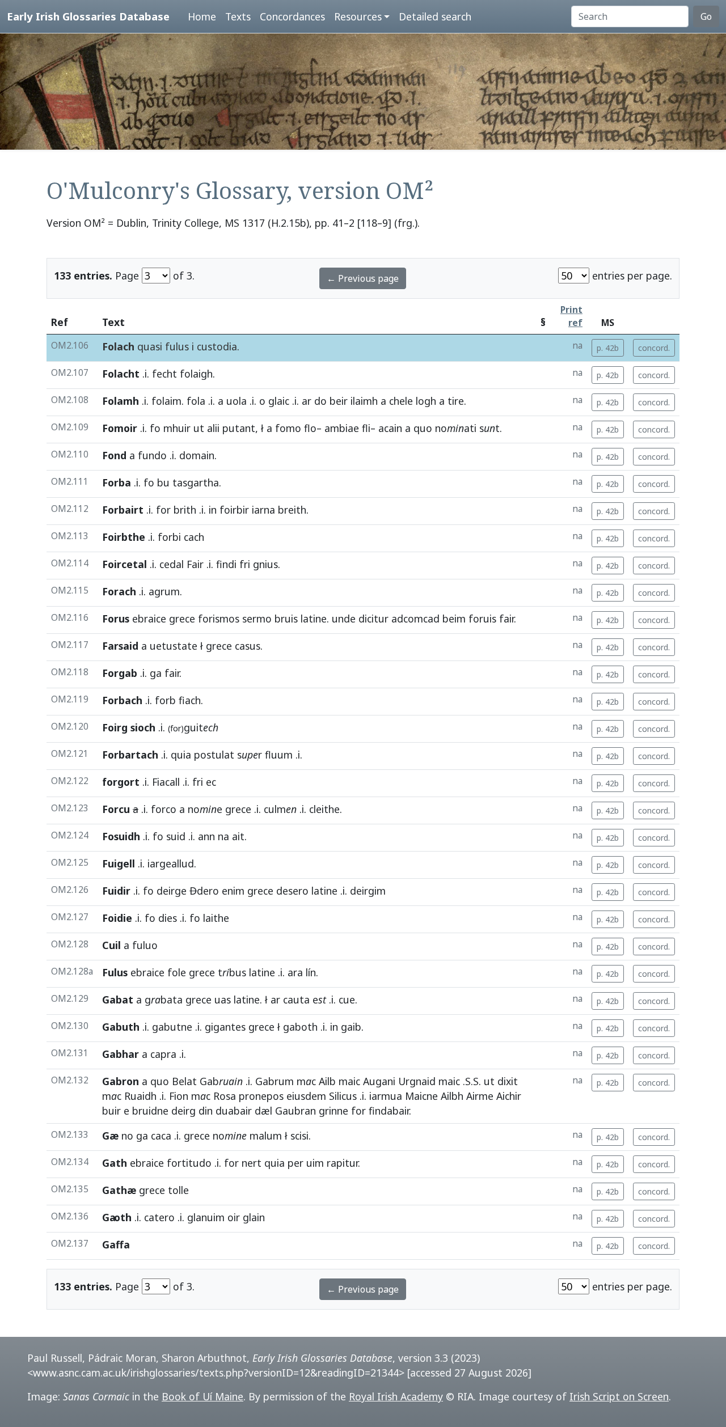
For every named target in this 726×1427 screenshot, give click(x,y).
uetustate (173, 646)
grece (182, 618)
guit (193, 727)
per (295, 1163)
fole (176, 972)
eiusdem (306, 1096)
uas (222, 999)
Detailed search (435, 16)
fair (506, 618)
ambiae (341, 428)
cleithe (324, 809)
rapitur (342, 1163)
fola (196, 401)
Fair (195, 564)
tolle (178, 1190)
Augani (379, 1081)
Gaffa (116, 1244)
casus (247, 646)
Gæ (110, 1135)
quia (181, 754)
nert (251, 1163)
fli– (368, 428)
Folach (118, 346)
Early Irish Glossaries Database (88, 16)
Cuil (111, 945)
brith (185, 509)
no (127, 1135)
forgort (121, 782)
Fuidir (116, 890)
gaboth (300, 1027)
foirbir (234, 509)
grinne (333, 1110)
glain (254, 1217)
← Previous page (363, 278)
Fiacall (166, 782)
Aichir (508, 1096)
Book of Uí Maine (202, 1396)
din (206, 1110)
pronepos (261, 1096)
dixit (507, 1081)
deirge (172, 890)
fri (244, 564)
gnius (265, 564)
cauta (296, 999)
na (223, 836)
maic (349, 1081)
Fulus (115, 972)
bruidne (150, 1110)
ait (238, 836)
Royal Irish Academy (396, 1396)
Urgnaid (417, 1081)
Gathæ (119, 1190)
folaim (166, 401)
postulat (214, 754)
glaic (278, 401)
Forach (119, 591)
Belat (184, 1081)
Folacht (121, 373)
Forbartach (130, 754)
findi (226, 564)
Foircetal (124, 564)
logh (426, 401)
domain (196, 455)
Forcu (116, 809)
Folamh (120, 401)
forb (165, 700)
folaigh (196, 373)
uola (236, 401)
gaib (351, 1027)
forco (163, 809)
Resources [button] (358, 16)
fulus (177, 346)
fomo (288, 428)
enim (233, 890)
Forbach (122, 700)
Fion (178, 1096)
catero (159, 1217)
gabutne (172, 1027)
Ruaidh (140, 1096)
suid (175, 836)
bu (163, 482)
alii (213, 428)
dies (167, 918)
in (213, 509)
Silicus (343, 1096)
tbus (232, 972)
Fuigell (118, 863)
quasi (149, 346)
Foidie (117, 918)
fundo (152, 455)
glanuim (206, 1217)
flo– (313, 428)
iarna (263, 509)
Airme (479, 1096)
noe (205, 809)
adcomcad (415, 618)
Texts (238, 16)
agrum (164, 591)
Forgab (119, 673)
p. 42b (608, 347)
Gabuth (121, 1027)
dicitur (373, 618)
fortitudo (189, 1163)
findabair (389, 1110)
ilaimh (364, 401)
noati (455, 428)
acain (390, 428)
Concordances (292, 16)
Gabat (117, 999)
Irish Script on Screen (619, 1396)
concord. (654, 347)
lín (311, 972)
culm (280, 809)
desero (292, 890)
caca (161, 1135)
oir (233, 1217)
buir (111, 1110)
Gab (221, 1081)
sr (249, 754)
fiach (190, 700)
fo (155, 428)
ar (306, 401)
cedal (171, 564)
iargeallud (170, 863)
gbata (164, 999)
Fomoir (119, 428)
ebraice (149, 618)
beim (454, 618)
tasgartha (195, 482)
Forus (115, 618)
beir (339, 401)
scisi (299, 1135)
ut (198, 428)
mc (306, 1081)
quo (422, 428)
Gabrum (274, 1081)
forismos (218, 618)
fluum (279, 754)
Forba (116, 482)
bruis (286, 618)
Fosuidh (121, 836)
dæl (263, 1110)
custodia (217, 346)
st (489, 428)
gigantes (225, 1027)
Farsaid (120, 646)
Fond (114, 455)
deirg (183, 1110)
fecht (164, 373)
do (320, 401)
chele (401, 401)
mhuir (177, 428)
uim (315, 1163)
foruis (482, 618)
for (163, 509)
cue (347, 999)
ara (295, 972)
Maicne (421, 1096)
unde (344, 618)
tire (456, 401)
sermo (257, 618)
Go (706, 16)
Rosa (224, 1096)
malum (266, 1135)
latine (314, 618)
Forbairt (122, 509)
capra (163, 1054)
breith (292, 509)
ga (156, 673)
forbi (169, 537)
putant (238, 428)
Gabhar (120, 1054)
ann (206, 836)
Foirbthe (123, 537)
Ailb (327, 1081)
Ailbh (452, 1096)
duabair (234, 1110)
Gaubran (295, 1110)
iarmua (385, 1096)
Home (202, 16)
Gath (114, 1163)
